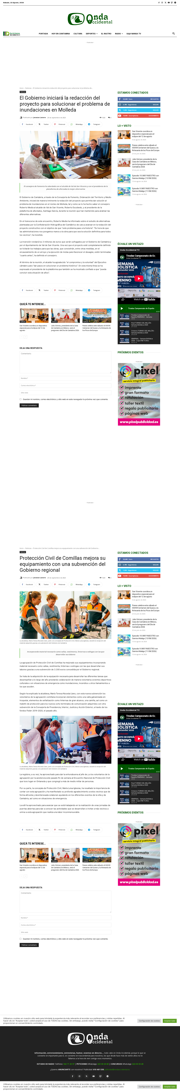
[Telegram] (175, 2)
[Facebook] (159, 2)
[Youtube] (168, 2)
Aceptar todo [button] (169, 1087)
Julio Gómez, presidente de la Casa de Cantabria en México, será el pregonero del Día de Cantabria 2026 (65, 328)
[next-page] (25, 337)
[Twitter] (165, 2)
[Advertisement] (90, 62)
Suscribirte (154, 116)
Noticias (28, 88)
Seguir (156, 105)
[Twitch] (172, 2)
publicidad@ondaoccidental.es (117, 1069)
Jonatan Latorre (39, 117)
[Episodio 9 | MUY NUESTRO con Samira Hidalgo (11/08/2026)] (124, 191)
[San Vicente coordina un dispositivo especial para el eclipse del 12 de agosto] (34, 315)
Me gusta (154, 99)
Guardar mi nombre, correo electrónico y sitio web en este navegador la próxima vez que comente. (65, 399)
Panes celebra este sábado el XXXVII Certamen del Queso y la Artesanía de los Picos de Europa (96, 328)
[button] (174, 33)
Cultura (22, 322)
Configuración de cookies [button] (149, 1087)
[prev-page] (21, 337)
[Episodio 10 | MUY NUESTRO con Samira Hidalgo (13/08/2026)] (124, 178)
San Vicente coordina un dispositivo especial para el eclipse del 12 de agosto (33, 328)
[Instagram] (162, 2)
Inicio (22, 88)
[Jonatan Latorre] (21, 117)
